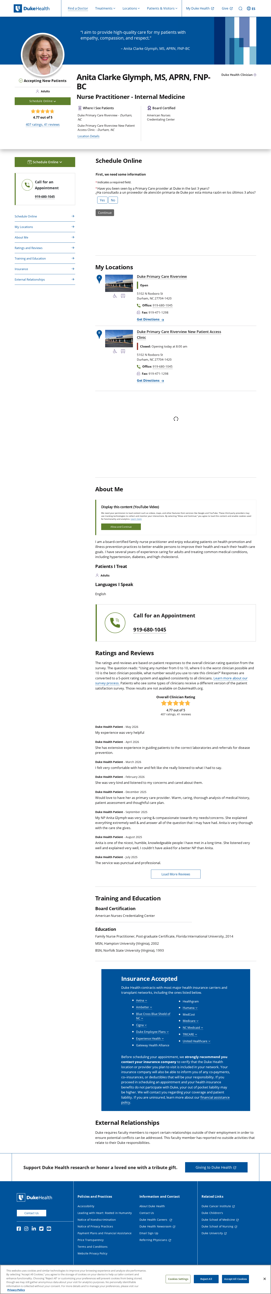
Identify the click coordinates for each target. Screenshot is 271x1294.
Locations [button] (130, 8)
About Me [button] (21, 237)
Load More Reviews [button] (175, 874)
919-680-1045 (149, 629)
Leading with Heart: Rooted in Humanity (105, 1213)
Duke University (212, 1233)
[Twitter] (42, 1229)
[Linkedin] (35, 1229)
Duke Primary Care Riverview (162, 276)
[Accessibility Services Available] (115, 296)
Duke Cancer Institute (216, 1206)
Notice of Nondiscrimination (97, 1220)
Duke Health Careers (153, 1220)
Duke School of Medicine (218, 1220)
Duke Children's (212, 1213)
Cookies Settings (178, 1279)
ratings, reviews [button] (43, 124)
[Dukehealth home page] (37, 8)
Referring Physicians (153, 1240)
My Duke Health (198, 8)
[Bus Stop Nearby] (123, 296)
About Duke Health (152, 1206)
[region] (135, 1279)
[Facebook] (20, 1229)
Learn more (136, 519)
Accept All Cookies (235, 1279)
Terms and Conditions (93, 1247)
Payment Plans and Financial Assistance (105, 1233)
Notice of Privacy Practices (95, 1226)
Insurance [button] (21, 269)
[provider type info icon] (255, 75)
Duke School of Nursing (217, 1226)
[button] (251, 8)
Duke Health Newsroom (155, 1226)
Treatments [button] (103, 8)
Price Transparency (91, 1240)
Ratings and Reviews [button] (28, 248)
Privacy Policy (16, 1290)
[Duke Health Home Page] (35, 1197)
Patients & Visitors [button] (161, 8)
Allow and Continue (121, 526)
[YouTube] (50, 1229)
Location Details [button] (88, 136)
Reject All (206, 1279)
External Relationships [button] (30, 279)
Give (225, 8)
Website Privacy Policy (92, 1253)
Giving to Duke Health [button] (214, 1167)
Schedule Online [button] (41, 101)
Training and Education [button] (30, 258)
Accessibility (86, 1206)
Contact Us (31, 1213)
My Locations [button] (24, 227)
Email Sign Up (148, 1233)
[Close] (264, 1279)
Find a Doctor (78, 8)
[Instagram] (27, 1229)
